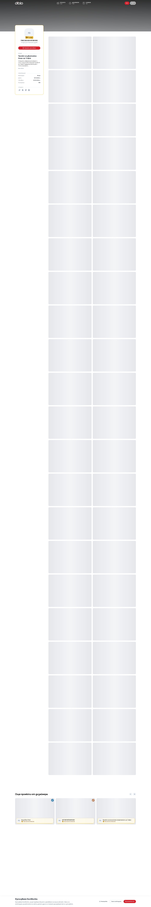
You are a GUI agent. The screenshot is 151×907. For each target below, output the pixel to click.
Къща (38, 75)
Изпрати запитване (30, 48)
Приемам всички (129, 901)
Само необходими (116, 901)
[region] (75, 811)
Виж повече (21, 68)
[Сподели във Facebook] (26, 90)
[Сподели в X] (22, 90)
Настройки (104, 901)
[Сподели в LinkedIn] (29, 90)
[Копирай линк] (19, 90)
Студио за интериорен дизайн (29, 42)
